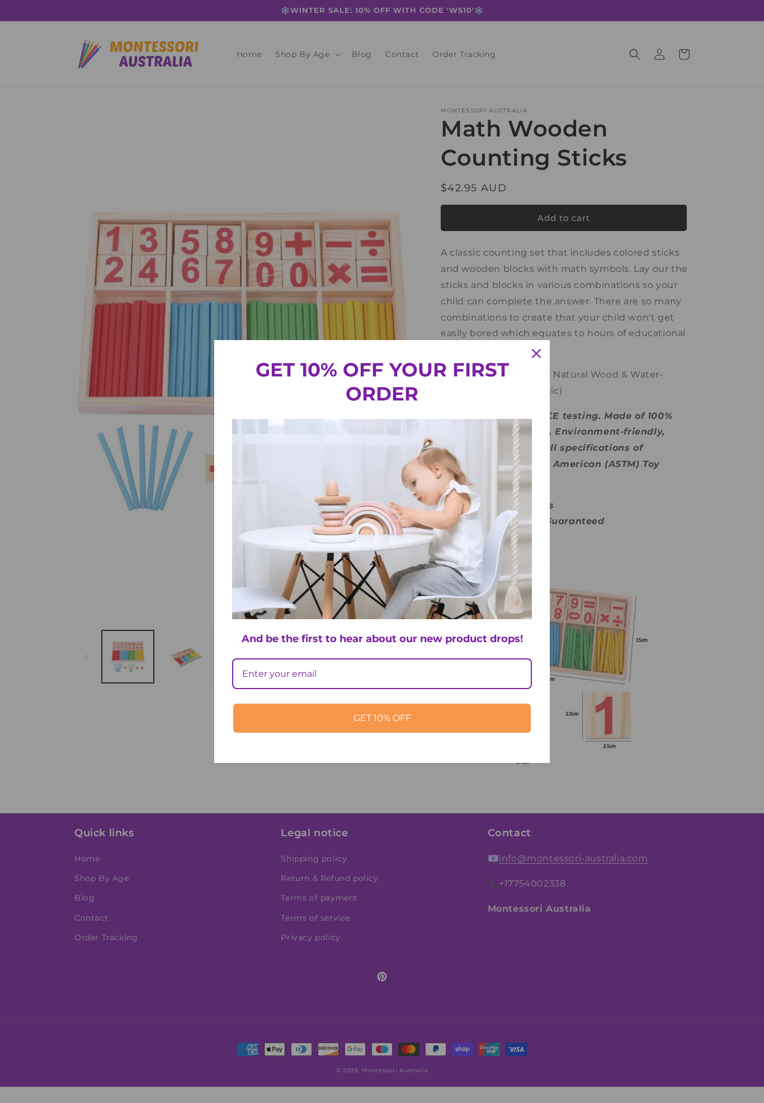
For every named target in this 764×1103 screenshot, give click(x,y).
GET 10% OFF (382, 718)
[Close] (536, 353)
